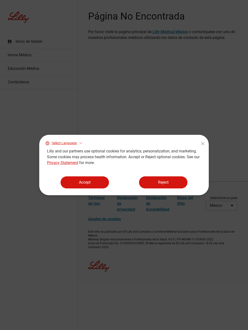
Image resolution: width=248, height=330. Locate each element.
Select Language (64, 143)
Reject (163, 182)
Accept (85, 182)
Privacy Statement (62, 162)
